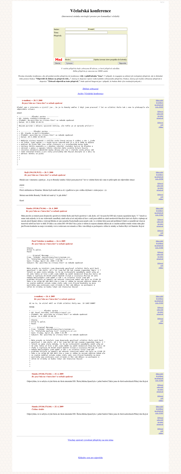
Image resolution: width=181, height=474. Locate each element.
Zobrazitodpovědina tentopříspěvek (160, 114)
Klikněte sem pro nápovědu (90, 457)
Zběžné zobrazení (90, 88)
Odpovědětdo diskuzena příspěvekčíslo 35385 (159, 409)
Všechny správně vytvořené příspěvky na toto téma (90, 439)
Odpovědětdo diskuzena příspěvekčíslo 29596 (159, 175)
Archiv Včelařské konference (90, 93)
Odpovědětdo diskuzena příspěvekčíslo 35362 (159, 211)
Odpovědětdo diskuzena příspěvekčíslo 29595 (159, 103)
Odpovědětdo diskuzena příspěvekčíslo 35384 (159, 377)
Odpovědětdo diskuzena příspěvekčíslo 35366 (159, 244)
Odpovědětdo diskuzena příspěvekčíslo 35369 (159, 299)
